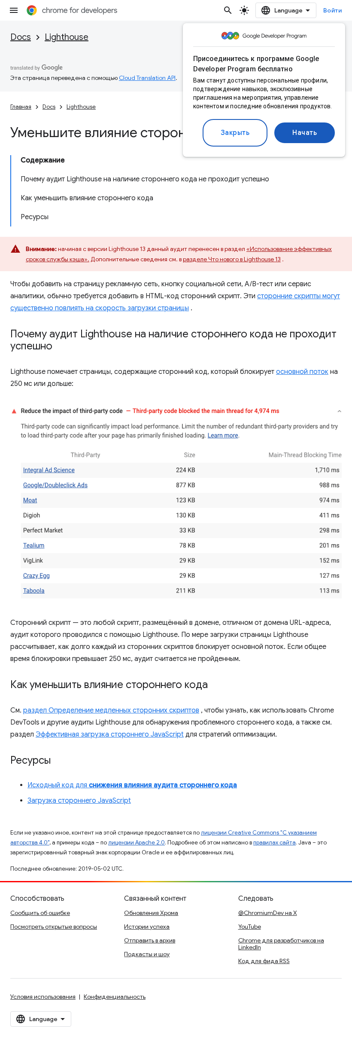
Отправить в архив (149, 940)
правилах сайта (274, 842)
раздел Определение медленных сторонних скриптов (111, 710)
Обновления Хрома (151, 913)
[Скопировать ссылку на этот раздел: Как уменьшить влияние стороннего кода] (216, 685)
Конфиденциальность (115, 996)
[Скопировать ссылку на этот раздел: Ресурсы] (59, 761)
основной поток (302, 371)
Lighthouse (66, 37)
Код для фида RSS (264, 961)
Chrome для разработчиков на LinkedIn (281, 943)
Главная (20, 106)
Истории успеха (147, 926)
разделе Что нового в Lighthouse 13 (232, 259)
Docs (20, 37)
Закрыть (235, 132)
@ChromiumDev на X (267, 913)
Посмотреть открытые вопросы (53, 926)
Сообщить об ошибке (40, 913)
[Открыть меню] (13, 10)
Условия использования (43, 996)
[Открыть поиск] (228, 10)
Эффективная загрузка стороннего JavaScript (110, 734)
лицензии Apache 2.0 (136, 842)
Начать (304, 132)
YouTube (249, 926)
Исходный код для (132, 785)
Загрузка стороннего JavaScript (79, 800)
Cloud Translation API (147, 78)
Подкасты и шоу (147, 954)
